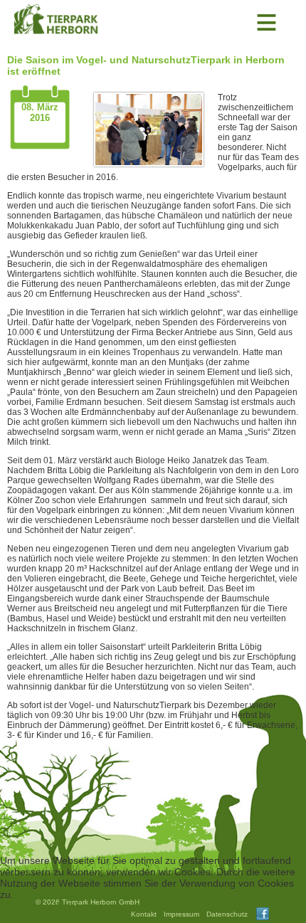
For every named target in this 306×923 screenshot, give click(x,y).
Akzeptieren (26, 906)
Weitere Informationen (50, 917)
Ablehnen (77, 906)
